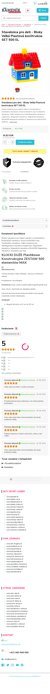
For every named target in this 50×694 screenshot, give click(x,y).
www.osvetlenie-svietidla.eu (16, 567)
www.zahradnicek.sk (13, 572)
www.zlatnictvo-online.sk (15, 527)
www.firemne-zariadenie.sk (16, 616)
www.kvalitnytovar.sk (14, 546)
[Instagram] (13, 666)
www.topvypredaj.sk (13, 551)
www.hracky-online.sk (14, 509)
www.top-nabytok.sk (13, 554)
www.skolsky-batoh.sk (14, 520)
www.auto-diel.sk (12, 593)
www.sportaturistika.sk (14, 522)
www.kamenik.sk (12, 497)
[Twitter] (8, 666)
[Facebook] (4, 666)
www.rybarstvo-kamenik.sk (16, 530)
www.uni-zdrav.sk (12, 621)
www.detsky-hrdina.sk (14, 504)
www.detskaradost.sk (14, 502)
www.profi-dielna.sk (13, 601)
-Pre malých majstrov (14, 24)
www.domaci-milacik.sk (14, 507)
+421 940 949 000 (8, 3)
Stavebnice (27, 24)
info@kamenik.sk (11, 659)
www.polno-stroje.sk (14, 603)
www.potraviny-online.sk (15, 525)
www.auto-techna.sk (13, 596)
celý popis (13, 122)
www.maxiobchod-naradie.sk (17, 611)
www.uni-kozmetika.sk (14, 569)
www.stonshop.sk (12, 515)
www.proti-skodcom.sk (14, 556)
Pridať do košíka (25, 142)
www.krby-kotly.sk (13, 606)
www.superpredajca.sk (14, 561)
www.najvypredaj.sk (13, 549)
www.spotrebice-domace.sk (16, 564)
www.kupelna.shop (13, 512)
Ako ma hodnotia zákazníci (25, 98)
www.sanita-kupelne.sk (14, 517)
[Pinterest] (22, 666)
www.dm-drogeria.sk (14, 544)
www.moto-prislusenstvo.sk (16, 614)
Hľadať (43, 18)
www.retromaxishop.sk (14, 559)
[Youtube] (18, 666)
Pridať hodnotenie (10, 334)
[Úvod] (11, 10)
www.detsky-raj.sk (13, 499)
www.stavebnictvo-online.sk (16, 609)
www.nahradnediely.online (15, 619)
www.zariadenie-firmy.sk (15, 626)
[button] (25, 576)
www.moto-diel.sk (13, 598)
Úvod (3, 24)
